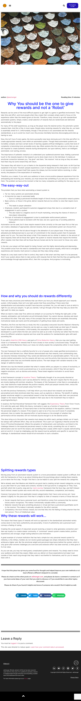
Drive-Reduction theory (46, 340)
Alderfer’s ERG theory (19, 340)
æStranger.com (37, 577)
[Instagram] (63, 668)
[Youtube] (58, 668)
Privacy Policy (75, 677)
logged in (14, 643)
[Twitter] (72, 668)
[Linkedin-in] (54, 668)
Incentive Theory (29, 377)
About (25, 678)
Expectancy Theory (57, 404)
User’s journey (38, 488)
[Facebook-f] (77, 668)
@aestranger (11, 97)
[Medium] (68, 668)
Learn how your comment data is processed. (47, 647)
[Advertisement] (40, 80)
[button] (10, 5)
